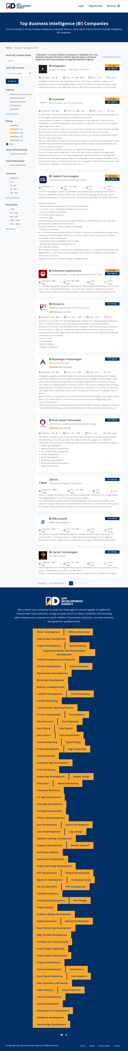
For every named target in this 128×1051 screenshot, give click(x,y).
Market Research (80, 845)
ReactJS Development (77, 921)
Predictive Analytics (47, 893)
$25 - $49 (14, 213)
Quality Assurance (47, 921)
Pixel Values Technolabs (66, 420)
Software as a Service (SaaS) (52, 941)
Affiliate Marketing (78, 631)
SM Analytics (77, 969)
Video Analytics (45, 989)
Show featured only (18, 154)
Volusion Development (49, 996)
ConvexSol (58, 99)
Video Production (71, 989)
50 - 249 (13, 189)
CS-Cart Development (49, 714)
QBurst (53, 479)
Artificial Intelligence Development (56, 659)
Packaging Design (81, 879)
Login (81, 5)
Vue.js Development (48, 1003)
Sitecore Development (49, 969)
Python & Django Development (54, 914)
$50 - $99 (14, 216)
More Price (10, 229)
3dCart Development (48, 631)
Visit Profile (112, 304)
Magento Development (49, 845)
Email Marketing (46, 755)
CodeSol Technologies (65, 176)
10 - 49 (13, 185)
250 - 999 (14, 193)
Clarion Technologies (65, 552)
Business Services (17, 98)
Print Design (80, 900)
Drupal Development (48, 748)
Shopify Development (48, 962)
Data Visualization (70, 735)
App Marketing (77, 645)
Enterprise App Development (52, 762)
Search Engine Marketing (50, 948)
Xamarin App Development (51, 1024)
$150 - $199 (15, 224)
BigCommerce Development (52, 673)
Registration (95, 5)
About (92, 1045)
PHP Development (76, 886)
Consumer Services (18, 102)
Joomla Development (77, 824)
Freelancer (14, 178)
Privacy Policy (104, 1045)
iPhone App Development (51, 817)
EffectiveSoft (59, 518)
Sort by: (111, 57)
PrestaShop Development (51, 900)
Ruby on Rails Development (52, 934)
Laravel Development (48, 831)
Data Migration (70, 721)
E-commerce (15, 105)
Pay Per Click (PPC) (47, 886)
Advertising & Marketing (20, 94)
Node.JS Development (77, 872)
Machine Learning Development (54, 838)
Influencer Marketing (48, 790)
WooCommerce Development (53, 1010)
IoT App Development (49, 797)
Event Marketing (46, 769)
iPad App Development (49, 810)
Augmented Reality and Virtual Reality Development (64, 652)
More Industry (12, 114)
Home (9, 47)
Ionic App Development (49, 804)
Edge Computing (77, 748)
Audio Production (79, 666)
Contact (117, 1045)
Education (14, 109)
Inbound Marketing (67, 783)
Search (13, 81)
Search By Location (15, 67)
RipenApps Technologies (67, 359)
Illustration (43, 783)
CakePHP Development (49, 693)
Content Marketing (47, 700)
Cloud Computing (80, 693)
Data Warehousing (47, 742)
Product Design (45, 907)
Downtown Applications (66, 270)
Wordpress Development (50, 1017)
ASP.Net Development (49, 666)
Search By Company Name (18, 55)
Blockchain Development (50, 680)
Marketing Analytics (48, 852)
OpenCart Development (50, 879)
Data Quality (66, 728)
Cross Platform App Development (55, 707)
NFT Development (47, 872)
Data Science (44, 735)
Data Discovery (45, 721)
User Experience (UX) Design (52, 983)
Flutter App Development (51, 776)
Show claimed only (18, 165)
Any (11, 144)
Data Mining (43, 728)
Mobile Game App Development (54, 865)
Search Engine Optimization (52, 955)
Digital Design (73, 742)
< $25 (12, 209)
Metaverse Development (50, 859)
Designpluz (59, 65)
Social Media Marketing (50, 976)
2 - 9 (12, 182)
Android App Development (51, 638)
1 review (66, 312)
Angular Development (49, 645)
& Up (20, 129)
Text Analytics (79, 976)
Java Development (47, 824)
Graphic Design (81, 776)
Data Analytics (77, 714)
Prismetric (58, 304)
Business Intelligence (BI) (50, 686)
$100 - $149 (15, 220)
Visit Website (112, 69)
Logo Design (75, 831)
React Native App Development (54, 927)
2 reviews (67, 367)
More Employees (13, 198)
